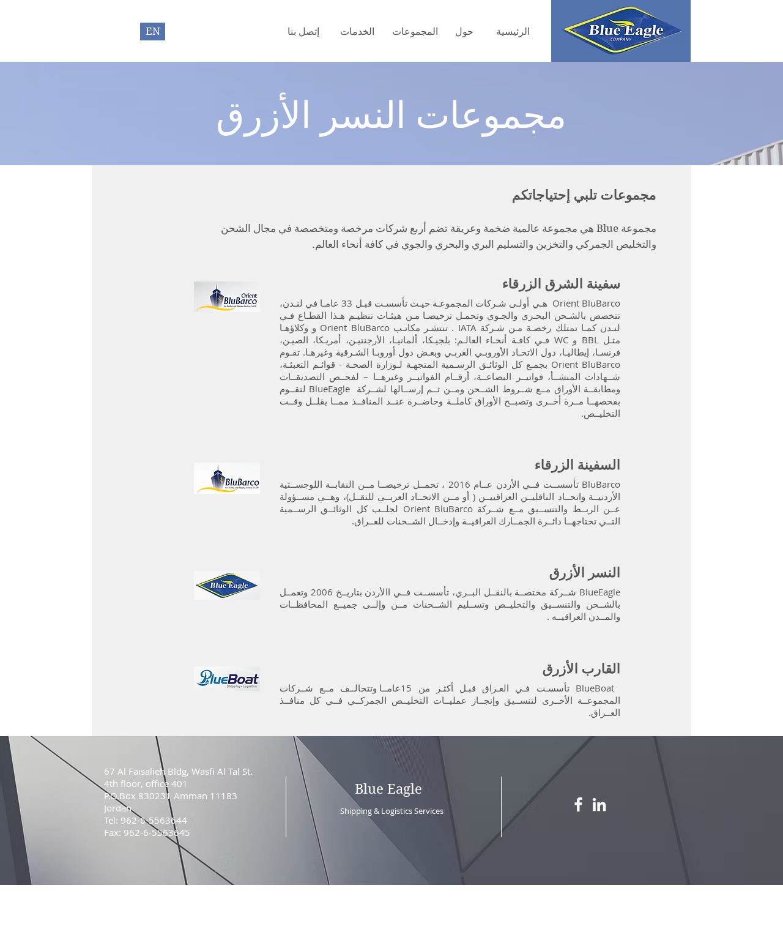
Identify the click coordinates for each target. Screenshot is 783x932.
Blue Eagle (388, 789)
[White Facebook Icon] (578, 804)
